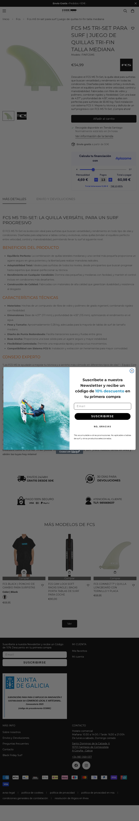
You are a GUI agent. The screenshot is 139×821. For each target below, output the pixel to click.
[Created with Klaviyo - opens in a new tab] (69, 452)
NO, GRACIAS (102, 426)
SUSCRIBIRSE (102, 416)
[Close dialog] (132, 371)
